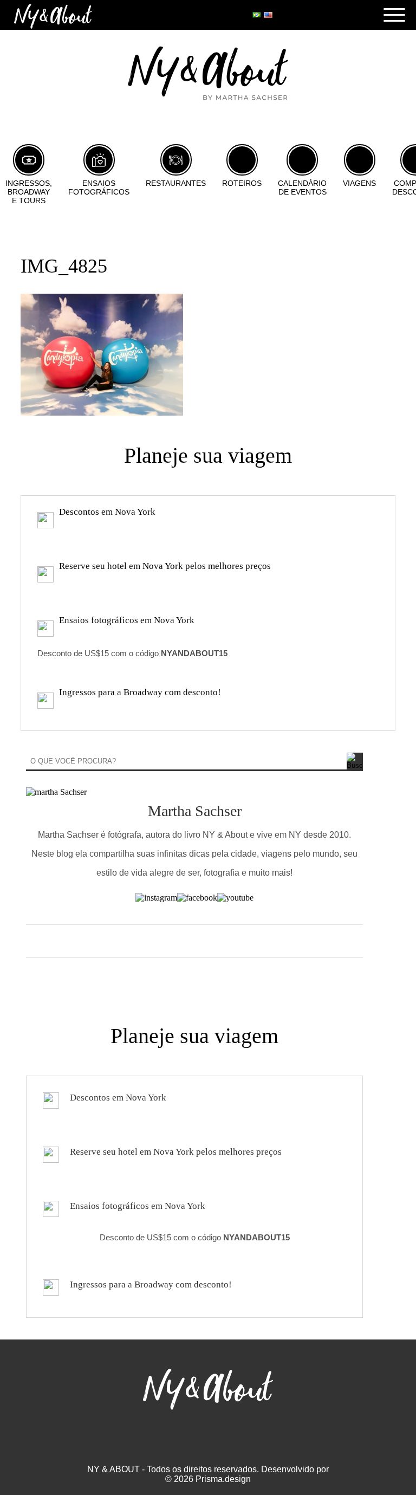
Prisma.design (223, 1479)
